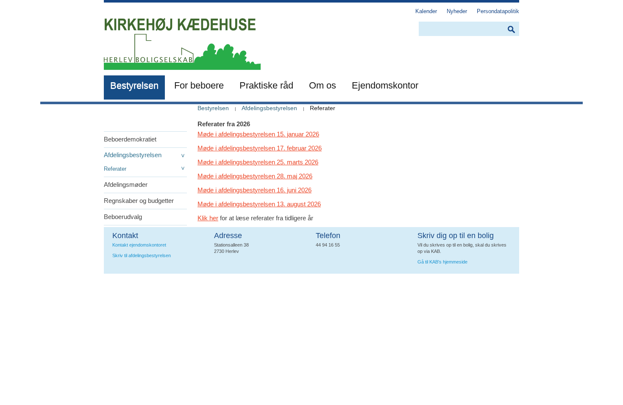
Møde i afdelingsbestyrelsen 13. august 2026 (259, 204)
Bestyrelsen (213, 108)
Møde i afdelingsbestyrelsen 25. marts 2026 (257, 162)
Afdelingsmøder (125, 184)
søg (511, 29)
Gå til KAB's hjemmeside (442, 261)
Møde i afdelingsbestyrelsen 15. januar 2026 (258, 134)
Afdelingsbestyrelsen (132, 154)
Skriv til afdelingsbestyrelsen (141, 255)
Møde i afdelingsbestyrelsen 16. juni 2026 (254, 190)
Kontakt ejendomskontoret (139, 244)
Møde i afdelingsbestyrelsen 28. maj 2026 (254, 176)
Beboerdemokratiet (130, 139)
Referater (115, 169)
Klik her (207, 218)
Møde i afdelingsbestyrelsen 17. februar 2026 (259, 148)
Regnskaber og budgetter (139, 200)
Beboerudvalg (123, 216)
